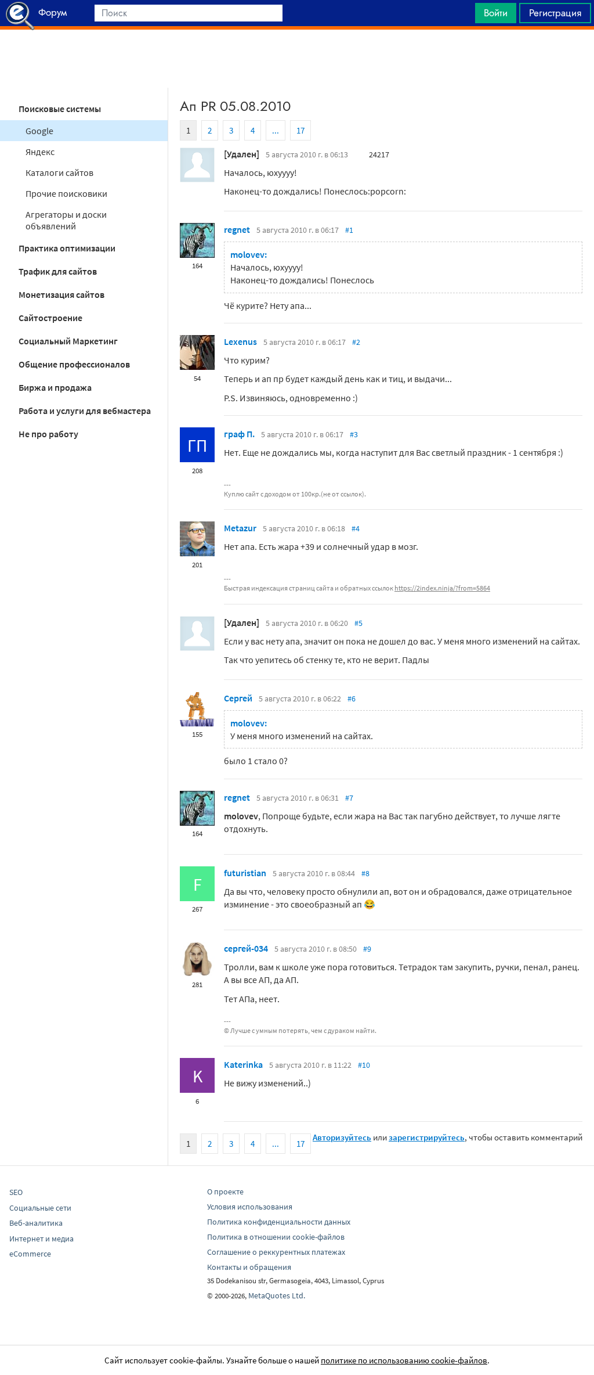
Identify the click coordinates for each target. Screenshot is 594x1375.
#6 (351, 698)
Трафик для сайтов (58, 271)
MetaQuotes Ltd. (276, 1295)
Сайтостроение (50, 317)
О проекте (225, 1191)
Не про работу (48, 434)
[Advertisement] (297, 59)
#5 (358, 623)
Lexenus (240, 341)
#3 (354, 434)
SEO (16, 1192)
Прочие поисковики (66, 193)
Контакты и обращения (249, 1267)
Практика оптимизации (67, 248)
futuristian (245, 873)
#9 (367, 949)
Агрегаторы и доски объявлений (66, 220)
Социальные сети (40, 1208)
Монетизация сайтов (61, 294)
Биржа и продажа (55, 387)
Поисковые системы (60, 108)
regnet (237, 229)
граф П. (239, 434)
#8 (365, 873)
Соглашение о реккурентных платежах (276, 1252)
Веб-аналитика (36, 1223)
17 (300, 130)
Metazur (240, 528)
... (275, 130)
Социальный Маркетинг (68, 341)
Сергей (238, 698)
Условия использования (249, 1206)
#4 (356, 528)
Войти (496, 13)
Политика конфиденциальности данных (278, 1221)
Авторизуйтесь (342, 1137)
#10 (364, 1065)
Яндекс (40, 151)
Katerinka (243, 1064)
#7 (349, 798)
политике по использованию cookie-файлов (404, 1360)
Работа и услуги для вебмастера (85, 410)
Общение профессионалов (74, 364)
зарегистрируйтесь (427, 1137)
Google (39, 130)
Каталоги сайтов (59, 172)
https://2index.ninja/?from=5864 (442, 588)
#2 (356, 342)
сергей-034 (246, 948)
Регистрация (555, 13)
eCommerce (30, 1253)
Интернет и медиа (41, 1238)
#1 (349, 230)
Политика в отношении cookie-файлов (276, 1237)
